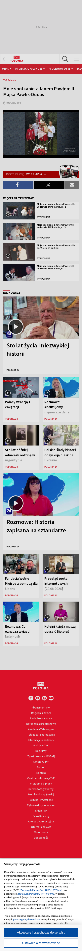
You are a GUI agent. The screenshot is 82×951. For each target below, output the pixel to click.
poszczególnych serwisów (26, 919)
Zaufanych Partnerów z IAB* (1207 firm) (41, 890)
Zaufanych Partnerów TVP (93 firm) (36, 894)
